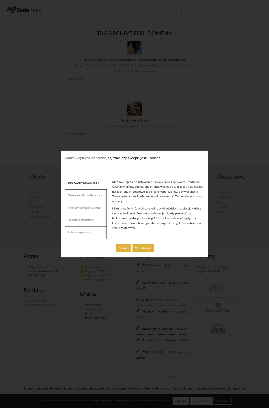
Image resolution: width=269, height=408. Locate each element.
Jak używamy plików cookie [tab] (83, 183)
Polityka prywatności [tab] (79, 232)
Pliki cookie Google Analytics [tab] (84, 208)
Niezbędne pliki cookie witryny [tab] (85, 195)
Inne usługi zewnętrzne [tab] (81, 220)
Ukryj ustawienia (143, 248)
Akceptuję (124, 248)
